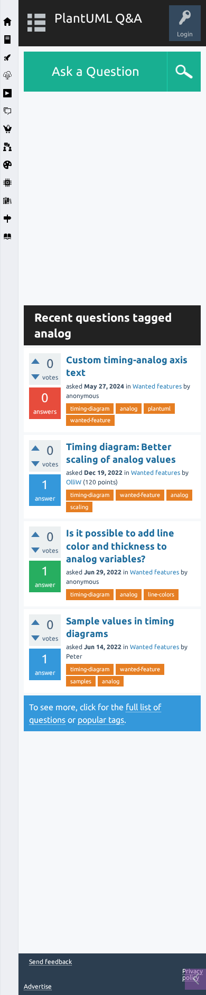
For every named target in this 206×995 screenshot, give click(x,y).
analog (128, 408)
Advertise (38, 986)
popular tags (101, 719)
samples (80, 681)
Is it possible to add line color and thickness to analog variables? (120, 546)
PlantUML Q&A (98, 18)
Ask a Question (95, 71)
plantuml (159, 408)
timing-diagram (89, 408)
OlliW (73, 482)
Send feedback (50, 962)
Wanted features (157, 386)
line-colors (161, 594)
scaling (79, 507)
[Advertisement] (103, 194)
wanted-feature (90, 420)
